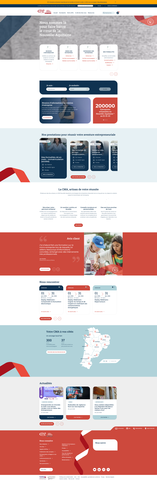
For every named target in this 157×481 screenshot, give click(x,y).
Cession (109, 65)
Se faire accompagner (68, 58)
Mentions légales (110, 477)
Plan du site (71, 478)
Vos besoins (62, 12)
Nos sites (43, 469)
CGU (75, 477)
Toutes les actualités (47, 423)
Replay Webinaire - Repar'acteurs (102, 301)
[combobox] (56, 89)
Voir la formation (48, 175)
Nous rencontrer (46, 318)
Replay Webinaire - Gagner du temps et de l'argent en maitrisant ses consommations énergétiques (77, 303)
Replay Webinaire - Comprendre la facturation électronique (51, 302)
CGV (79, 477)
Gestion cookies (63, 478)
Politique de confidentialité (66, 477)
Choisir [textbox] (72, 89)
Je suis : (49, 85)
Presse (103, 477)
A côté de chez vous (80, 12)
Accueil (55, 12)
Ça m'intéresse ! (47, 117)
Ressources (91, 12)
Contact (78, 478)
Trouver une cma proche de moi (56, 352)
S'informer (69, 56)
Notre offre (70, 12)
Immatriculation (108, 60)
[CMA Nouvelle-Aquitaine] (45, 11)
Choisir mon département (86, 5)
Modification (108, 62)
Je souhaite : (74, 85)
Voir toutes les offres (78, 177)
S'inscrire (48, 64)
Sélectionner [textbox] (51, 89)
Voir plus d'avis (45, 269)
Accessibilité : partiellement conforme (90, 477)
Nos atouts (78, 225)
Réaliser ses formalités (68, 60)
